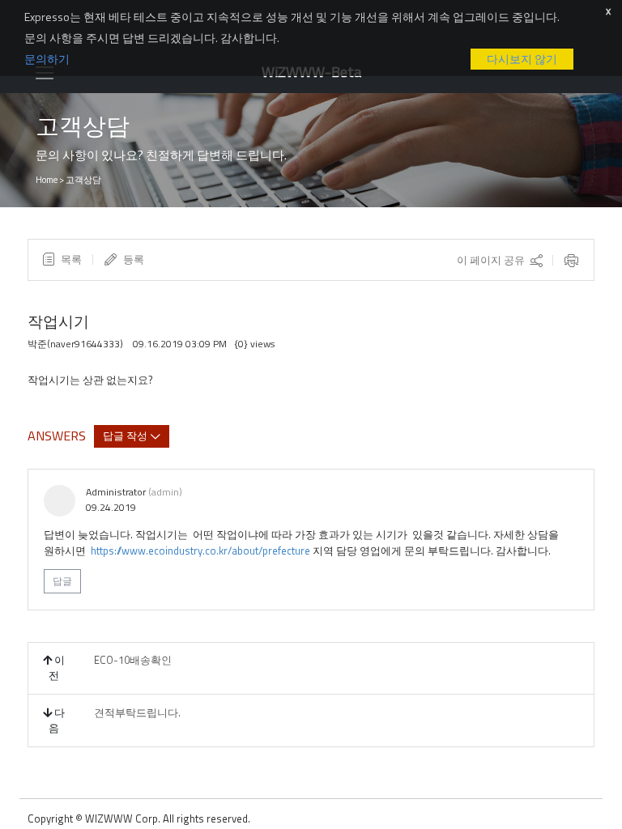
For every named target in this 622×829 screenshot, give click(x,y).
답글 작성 (126, 435)
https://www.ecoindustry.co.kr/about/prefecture (200, 550)
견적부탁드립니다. (137, 712)
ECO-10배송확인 (133, 660)
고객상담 (83, 179)
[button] (61, 259)
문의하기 (47, 58)
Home (47, 179)
